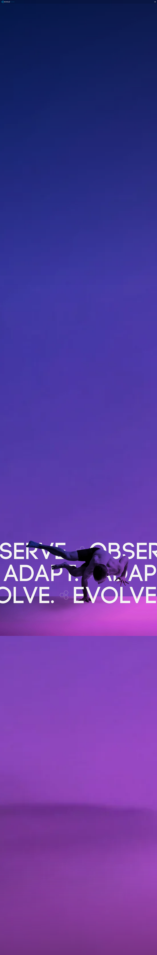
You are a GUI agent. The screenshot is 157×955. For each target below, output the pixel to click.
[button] (155, 1)
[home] (7, 2)
